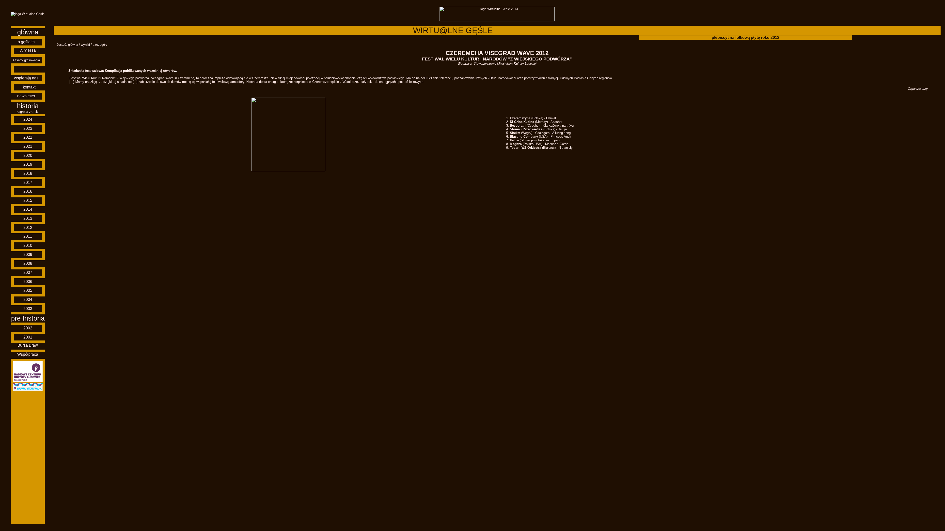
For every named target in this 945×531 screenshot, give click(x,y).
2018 (27, 173)
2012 (27, 227)
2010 (27, 245)
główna (27, 32)
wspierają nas (26, 78)
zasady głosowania (26, 60)
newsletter (26, 96)
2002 (27, 328)
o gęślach (26, 42)
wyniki (85, 44)
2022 (27, 137)
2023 (27, 128)
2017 (27, 182)
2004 (27, 299)
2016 (27, 191)
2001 (27, 337)
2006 (27, 282)
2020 (27, 155)
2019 (27, 164)
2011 (27, 236)
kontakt (29, 87)
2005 (27, 290)
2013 (27, 218)
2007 (27, 272)
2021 (27, 146)
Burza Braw (27, 345)
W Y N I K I (29, 51)
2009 (27, 254)
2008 (27, 263)
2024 (27, 119)
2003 (27, 309)
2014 (27, 209)
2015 (27, 200)
